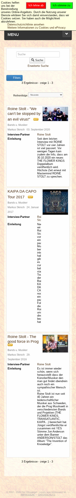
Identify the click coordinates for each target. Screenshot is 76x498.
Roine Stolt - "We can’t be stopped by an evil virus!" (24, 114)
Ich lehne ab (35, 5)
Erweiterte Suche (38, 65)
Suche (39, 60)
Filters (16, 77)
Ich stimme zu (61, 5)
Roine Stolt (44, 134)
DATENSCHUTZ (46, 494)
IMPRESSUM (28, 494)
